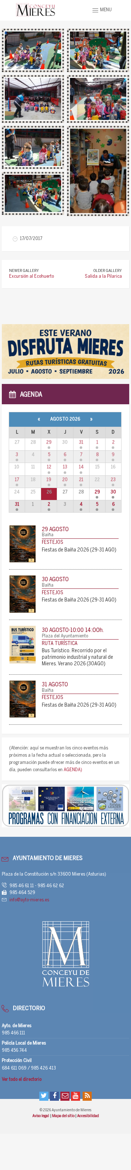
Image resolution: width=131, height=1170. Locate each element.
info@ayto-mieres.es (29, 900)
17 (17, 479)
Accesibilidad (88, 1116)
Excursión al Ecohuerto (31, 276)
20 (65, 479)
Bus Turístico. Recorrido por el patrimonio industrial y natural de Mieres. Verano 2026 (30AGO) (77, 657)
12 (49, 467)
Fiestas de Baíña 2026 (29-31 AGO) (79, 550)
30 (113, 492)
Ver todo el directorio (21, 1079)
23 (113, 479)
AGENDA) (73, 770)
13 (65, 467)
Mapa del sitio (63, 1116)
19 (49, 479)
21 (81, 479)
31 (81, 442)
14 (81, 467)
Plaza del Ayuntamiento (65, 636)
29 (49, 442)
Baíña (47, 535)
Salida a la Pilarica (103, 276)
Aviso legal (40, 1116)
